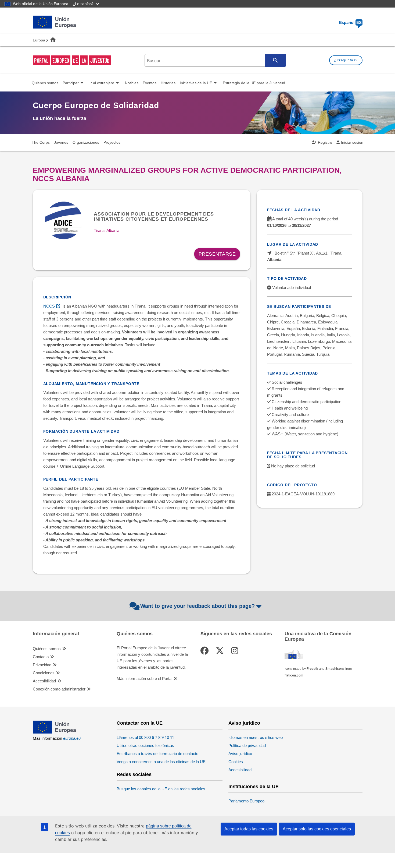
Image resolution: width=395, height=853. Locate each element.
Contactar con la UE (140, 723)
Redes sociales (134, 774)
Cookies (235, 761)
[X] (221, 650)
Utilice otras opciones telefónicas (145, 745)
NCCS (49, 306)
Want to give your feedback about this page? (197, 606)
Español (350, 22)
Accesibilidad (44, 681)
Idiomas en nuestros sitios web (255, 737)
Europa (39, 40)
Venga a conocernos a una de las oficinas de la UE (161, 761)
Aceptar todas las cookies (248, 829)
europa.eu (72, 738)
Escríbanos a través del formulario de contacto (157, 753)
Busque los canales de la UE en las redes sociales (161, 789)
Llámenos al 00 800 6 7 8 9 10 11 (145, 737)
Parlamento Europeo (246, 801)
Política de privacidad (247, 745)
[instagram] (235, 650)
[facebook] (205, 650)
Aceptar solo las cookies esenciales (317, 829)
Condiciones (44, 673)
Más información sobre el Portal (144, 678)
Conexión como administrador (59, 689)
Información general (56, 633)
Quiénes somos (47, 648)
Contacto (41, 656)
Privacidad (42, 664)
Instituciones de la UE (253, 786)
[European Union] (54, 732)
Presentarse (217, 254)
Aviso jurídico (244, 723)
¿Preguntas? (346, 60)
